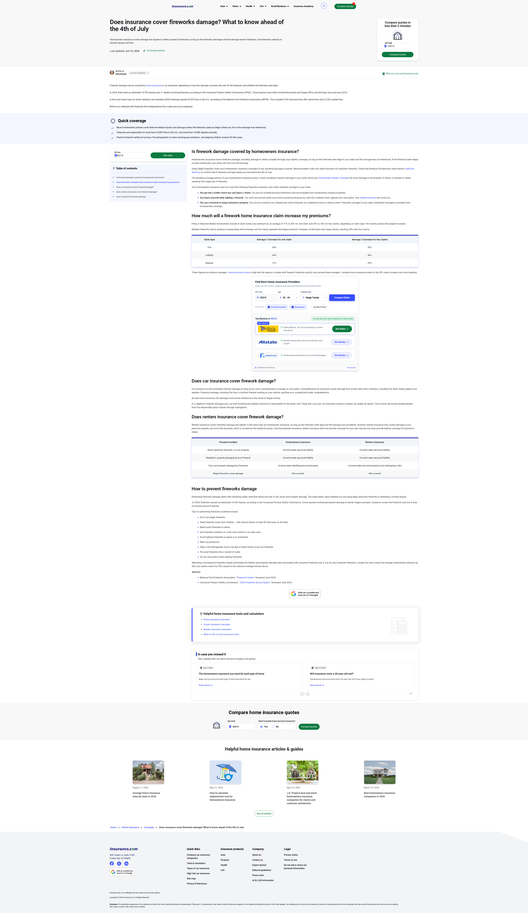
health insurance (368, 197)
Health (224, 865)
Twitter (119, 863)
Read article (204, 685)
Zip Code (231, 721)
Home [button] (235, 6)
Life (223, 870)
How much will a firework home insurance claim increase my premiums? (148, 182)
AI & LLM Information (263, 880)
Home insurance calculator (217, 619)
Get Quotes (340, 342)
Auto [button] (222, 6)
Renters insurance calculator (217, 629)
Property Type (306, 292)
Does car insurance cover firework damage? (135, 187)
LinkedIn (126, 863)
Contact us (257, 860)
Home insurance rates (238, 272)
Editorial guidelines (261, 870)
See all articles (264, 813)
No (277, 726)
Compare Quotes (345, 6)
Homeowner (299, 307)
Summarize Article (155, 50)
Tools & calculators (196, 863)
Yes (266, 726)
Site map (191, 878)
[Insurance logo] (182, 6)
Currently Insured (278, 307)
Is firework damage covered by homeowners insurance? (140, 177)
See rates (167, 155)
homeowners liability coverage (333, 178)
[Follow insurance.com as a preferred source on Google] (305, 594)
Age (279, 292)
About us (256, 855)
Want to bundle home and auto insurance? (276, 721)
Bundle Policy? (320, 307)
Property (225, 860)
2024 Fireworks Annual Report (255, 582)
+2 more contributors (138, 73)
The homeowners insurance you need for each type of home (231, 673)
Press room (258, 875)
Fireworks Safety (245, 577)
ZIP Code (258, 292)
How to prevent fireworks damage (131, 197)
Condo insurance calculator (217, 624)
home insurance (153, 85)
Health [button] (249, 6)
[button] (324, 6)
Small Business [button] (278, 6)
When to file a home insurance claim (221, 634)
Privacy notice (291, 855)
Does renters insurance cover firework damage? (136, 192)
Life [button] (262, 6)
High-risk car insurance (198, 873)
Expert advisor (259, 865)
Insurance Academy (303, 6)
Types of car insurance (198, 868)
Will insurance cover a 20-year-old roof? (332, 673)
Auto (223, 855)
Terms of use (290, 860)
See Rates (341, 329)
